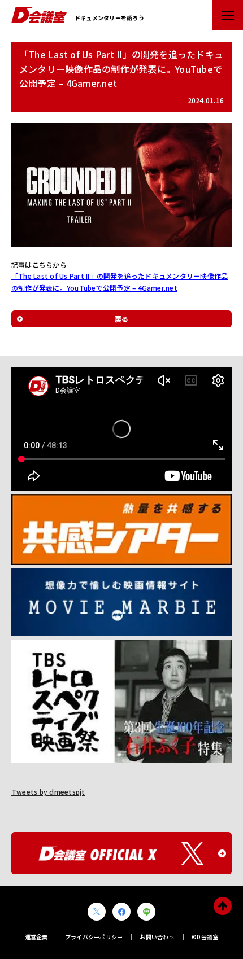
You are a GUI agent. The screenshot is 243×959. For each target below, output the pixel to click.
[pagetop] (223, 906)
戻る (121, 318)
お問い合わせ (157, 936)
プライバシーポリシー (94, 936)
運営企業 (36, 936)
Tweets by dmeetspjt (48, 791)
